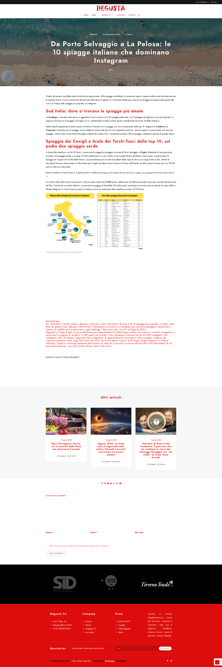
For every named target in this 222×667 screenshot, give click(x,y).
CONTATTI (132, 15)
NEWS (94, 15)
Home (88, 621)
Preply (69, 332)
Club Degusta (203, 2)
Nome (50, 532)
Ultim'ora (93, 34)
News (88, 625)
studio (48, 103)
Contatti (121, 625)
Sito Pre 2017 (124, 621)
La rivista (90, 632)
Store (214, 2)
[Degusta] (111, 8)
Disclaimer (121, 660)
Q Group (109, 660)
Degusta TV (91, 628)
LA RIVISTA (121, 15)
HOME (86, 15)
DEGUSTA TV (106, 15)
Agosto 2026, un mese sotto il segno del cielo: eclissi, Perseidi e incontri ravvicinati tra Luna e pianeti (111, 449)
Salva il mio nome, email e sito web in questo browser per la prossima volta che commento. (79, 546)
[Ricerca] (139, 15)
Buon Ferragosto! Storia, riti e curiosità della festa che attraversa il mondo (66, 446)
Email (93, 532)
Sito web (139, 532)
